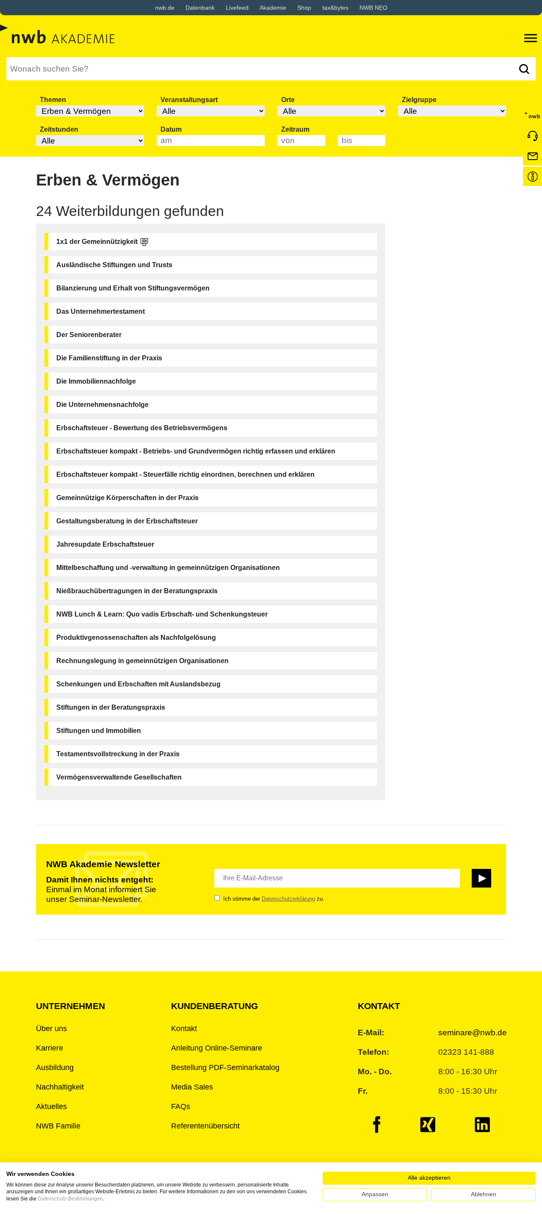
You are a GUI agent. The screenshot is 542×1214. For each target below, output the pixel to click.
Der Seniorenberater (89, 334)
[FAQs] (532, 176)
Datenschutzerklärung (288, 899)
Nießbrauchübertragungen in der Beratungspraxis (137, 591)
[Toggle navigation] (530, 38)
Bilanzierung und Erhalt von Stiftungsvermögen (133, 288)
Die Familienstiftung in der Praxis (109, 358)
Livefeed (237, 7)
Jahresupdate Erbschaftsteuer (105, 544)
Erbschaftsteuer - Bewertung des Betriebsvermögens (141, 427)
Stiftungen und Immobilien (98, 730)
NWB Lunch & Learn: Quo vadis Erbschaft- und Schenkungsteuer (162, 614)
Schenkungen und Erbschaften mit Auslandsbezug (138, 684)
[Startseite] (532, 115)
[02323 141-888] (532, 135)
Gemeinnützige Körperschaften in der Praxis (127, 497)
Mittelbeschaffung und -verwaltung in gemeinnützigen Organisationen (168, 567)
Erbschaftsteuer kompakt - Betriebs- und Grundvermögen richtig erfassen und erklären (195, 451)
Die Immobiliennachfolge (96, 381)
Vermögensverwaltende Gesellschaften (119, 777)
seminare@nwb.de (472, 1032)
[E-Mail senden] (532, 156)
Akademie (273, 7)
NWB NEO (373, 7)
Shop (304, 7)
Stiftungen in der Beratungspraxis (110, 707)
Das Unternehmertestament (100, 311)
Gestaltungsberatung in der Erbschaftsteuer (127, 521)
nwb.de (164, 7)
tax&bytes (335, 7)
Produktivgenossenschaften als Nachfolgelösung (136, 637)
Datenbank (200, 7)
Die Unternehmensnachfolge (102, 404)
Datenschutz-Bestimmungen (70, 1199)
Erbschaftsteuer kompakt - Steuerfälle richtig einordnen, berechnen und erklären (185, 474)
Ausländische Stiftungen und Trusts (114, 264)
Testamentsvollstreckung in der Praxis (118, 754)
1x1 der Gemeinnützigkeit (97, 241)
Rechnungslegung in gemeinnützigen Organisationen (142, 660)
